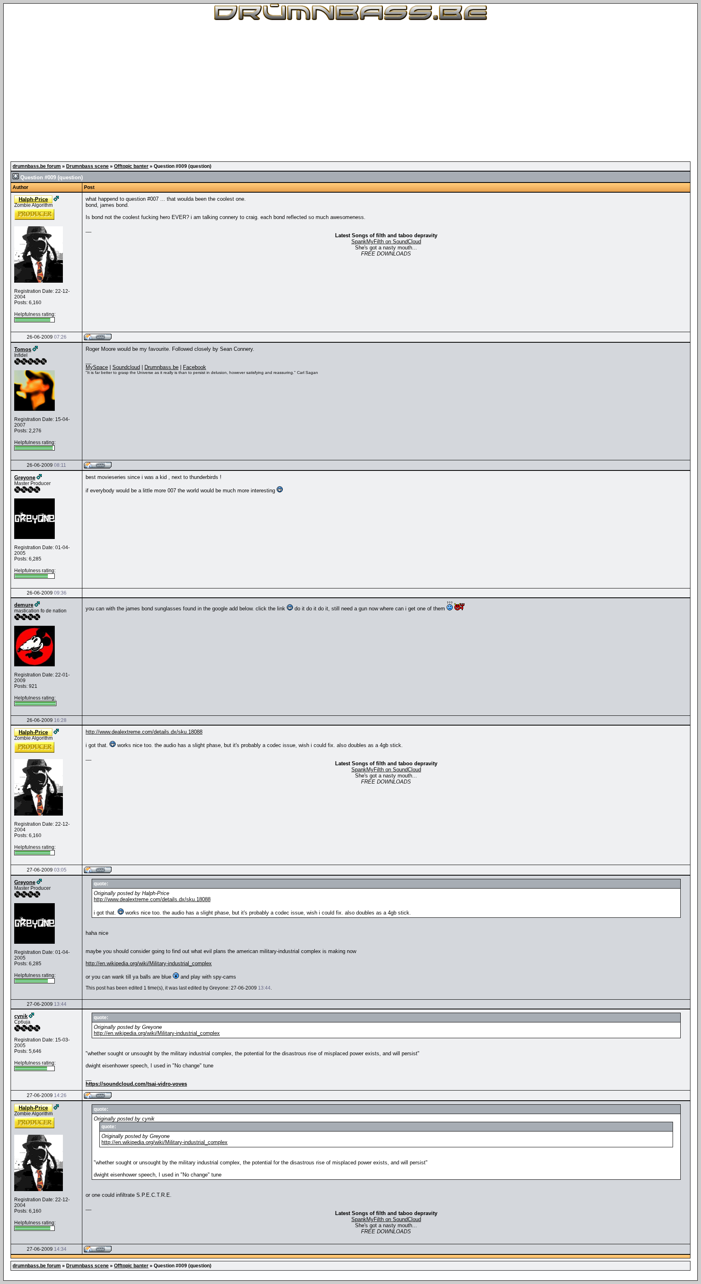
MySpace (97, 367)
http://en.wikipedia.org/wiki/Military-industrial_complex (149, 963)
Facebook (194, 367)
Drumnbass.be (161, 367)
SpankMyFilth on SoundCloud (386, 241)
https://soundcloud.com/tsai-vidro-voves (136, 1084)
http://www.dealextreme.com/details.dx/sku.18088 (144, 732)
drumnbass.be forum (37, 166)
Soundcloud (126, 367)
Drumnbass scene (87, 166)
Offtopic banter (131, 166)
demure (23, 605)
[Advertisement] (350, 89)
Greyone (24, 478)
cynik (21, 1016)
